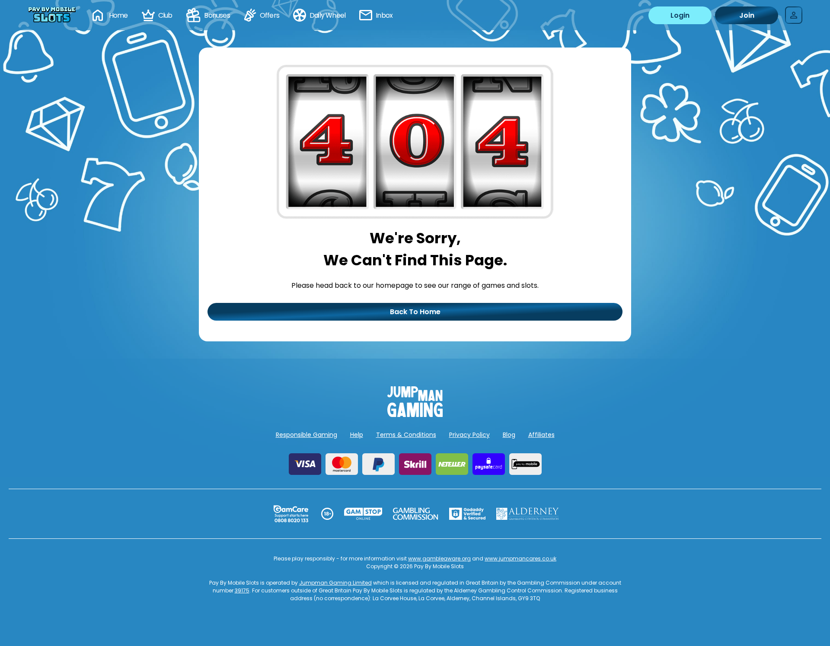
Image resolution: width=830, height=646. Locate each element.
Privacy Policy (469, 434)
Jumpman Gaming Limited (335, 582)
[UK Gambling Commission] (415, 514)
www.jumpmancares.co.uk (520, 558)
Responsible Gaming (306, 434)
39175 (242, 590)
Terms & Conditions (406, 434)
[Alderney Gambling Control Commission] (527, 514)
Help (356, 434)
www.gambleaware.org (439, 558)
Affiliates (541, 434)
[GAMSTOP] (363, 514)
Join (746, 15)
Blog (509, 434)
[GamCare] (290, 514)
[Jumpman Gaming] (415, 415)
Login (680, 15)
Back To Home (415, 312)
